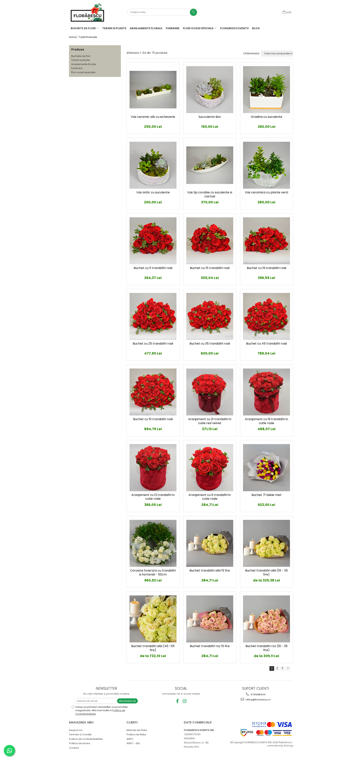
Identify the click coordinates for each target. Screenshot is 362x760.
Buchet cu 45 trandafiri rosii (266, 344)
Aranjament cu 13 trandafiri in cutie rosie (153, 497)
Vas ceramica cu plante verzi (266, 193)
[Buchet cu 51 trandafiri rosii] (153, 392)
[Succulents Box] (209, 89)
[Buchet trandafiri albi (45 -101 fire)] (153, 618)
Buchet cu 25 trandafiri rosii (153, 344)
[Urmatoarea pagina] (287, 668)
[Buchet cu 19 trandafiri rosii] (266, 240)
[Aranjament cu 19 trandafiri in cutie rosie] (266, 392)
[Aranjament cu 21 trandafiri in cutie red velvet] (209, 392)
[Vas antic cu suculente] (153, 165)
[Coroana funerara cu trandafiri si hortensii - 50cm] (153, 543)
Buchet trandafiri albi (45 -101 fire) (153, 648)
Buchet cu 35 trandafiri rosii (209, 344)
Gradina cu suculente (266, 117)
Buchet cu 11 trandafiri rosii (153, 268)
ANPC (130, 739)
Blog (256, 28)
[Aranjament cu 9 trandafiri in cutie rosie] (209, 467)
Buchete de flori (80, 56)
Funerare (76, 68)
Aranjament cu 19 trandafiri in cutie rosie (266, 421)
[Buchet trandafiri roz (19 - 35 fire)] (266, 618)
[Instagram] (184, 701)
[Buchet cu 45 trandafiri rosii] (266, 316)
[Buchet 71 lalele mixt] (266, 467)
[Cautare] (193, 12)
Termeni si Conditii (80, 734)
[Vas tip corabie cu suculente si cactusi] (209, 165)
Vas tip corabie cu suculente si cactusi (209, 194)
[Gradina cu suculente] (266, 89)
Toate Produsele (88, 37)
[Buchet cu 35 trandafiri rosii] (209, 316)
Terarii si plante (80, 60)
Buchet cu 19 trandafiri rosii (266, 268)
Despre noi (75, 730)
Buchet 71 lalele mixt (266, 495)
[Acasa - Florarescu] (89, 12)
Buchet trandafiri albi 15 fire (209, 571)
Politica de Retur (136, 734)
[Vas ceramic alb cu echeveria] (153, 89)
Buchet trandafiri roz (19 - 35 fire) (266, 648)
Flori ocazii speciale (83, 72)
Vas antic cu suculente (153, 193)
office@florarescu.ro (258, 699)
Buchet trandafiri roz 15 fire (210, 646)
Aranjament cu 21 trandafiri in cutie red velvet (209, 421)
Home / (73, 37)
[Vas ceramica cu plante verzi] (266, 165)
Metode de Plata (137, 730)
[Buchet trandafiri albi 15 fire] (209, 543)
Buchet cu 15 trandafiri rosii (209, 268)
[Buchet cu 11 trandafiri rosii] (153, 240)
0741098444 (257, 694)
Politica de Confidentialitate (86, 739)
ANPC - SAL (133, 743)
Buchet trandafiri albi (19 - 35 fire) (266, 573)
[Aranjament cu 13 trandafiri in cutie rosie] (153, 467)
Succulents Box (210, 117)
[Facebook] (177, 701)
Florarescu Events (234, 28)
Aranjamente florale (83, 64)
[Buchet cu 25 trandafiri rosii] (153, 316)
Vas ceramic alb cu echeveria (153, 117)
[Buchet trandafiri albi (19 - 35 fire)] (266, 543)
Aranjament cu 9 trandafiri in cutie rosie (210, 497)
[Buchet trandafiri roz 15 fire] (209, 618)
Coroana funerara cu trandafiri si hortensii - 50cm (153, 573)
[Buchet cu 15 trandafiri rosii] (209, 240)
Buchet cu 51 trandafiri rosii (153, 419)
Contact (74, 748)
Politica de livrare (79, 743)
